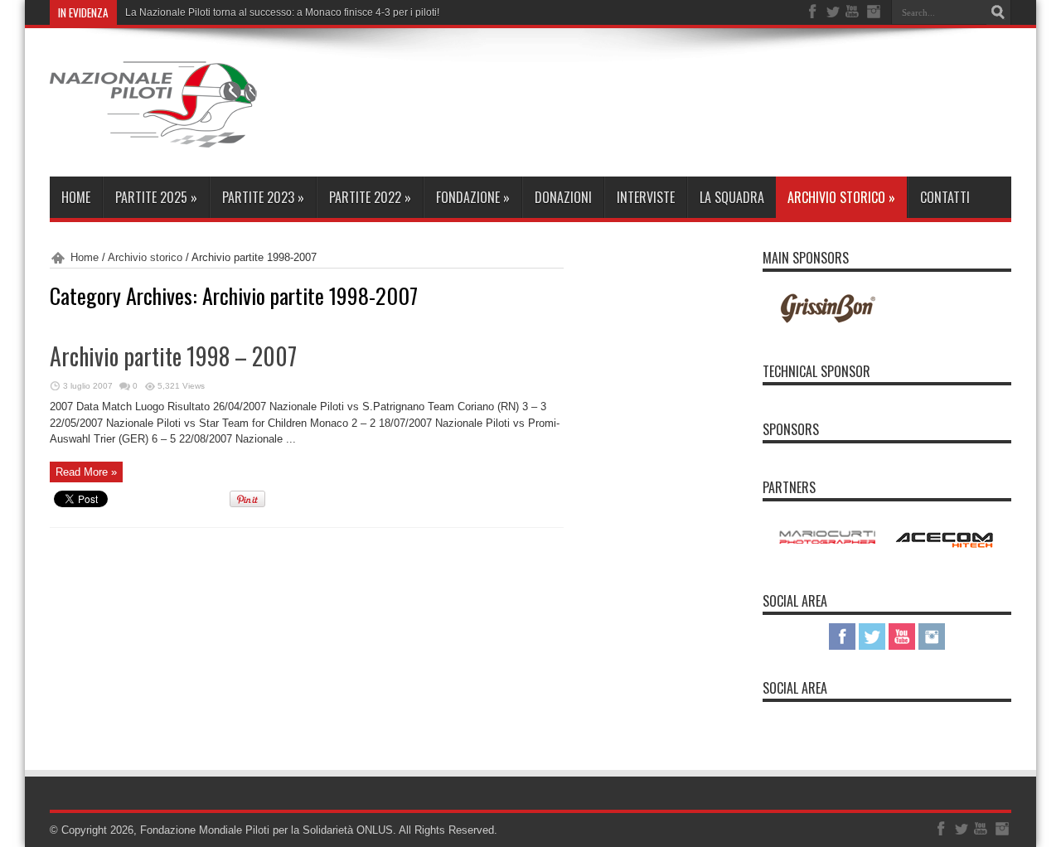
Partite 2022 (370, 197)
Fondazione (473, 197)
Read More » (86, 472)
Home (75, 197)
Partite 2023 (263, 197)
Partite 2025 (156, 197)
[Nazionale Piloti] (153, 135)
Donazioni (563, 197)
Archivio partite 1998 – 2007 (173, 356)
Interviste (646, 197)
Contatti (945, 197)
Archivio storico (841, 197)
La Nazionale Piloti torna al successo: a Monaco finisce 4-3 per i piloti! (282, 12)
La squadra (732, 197)
